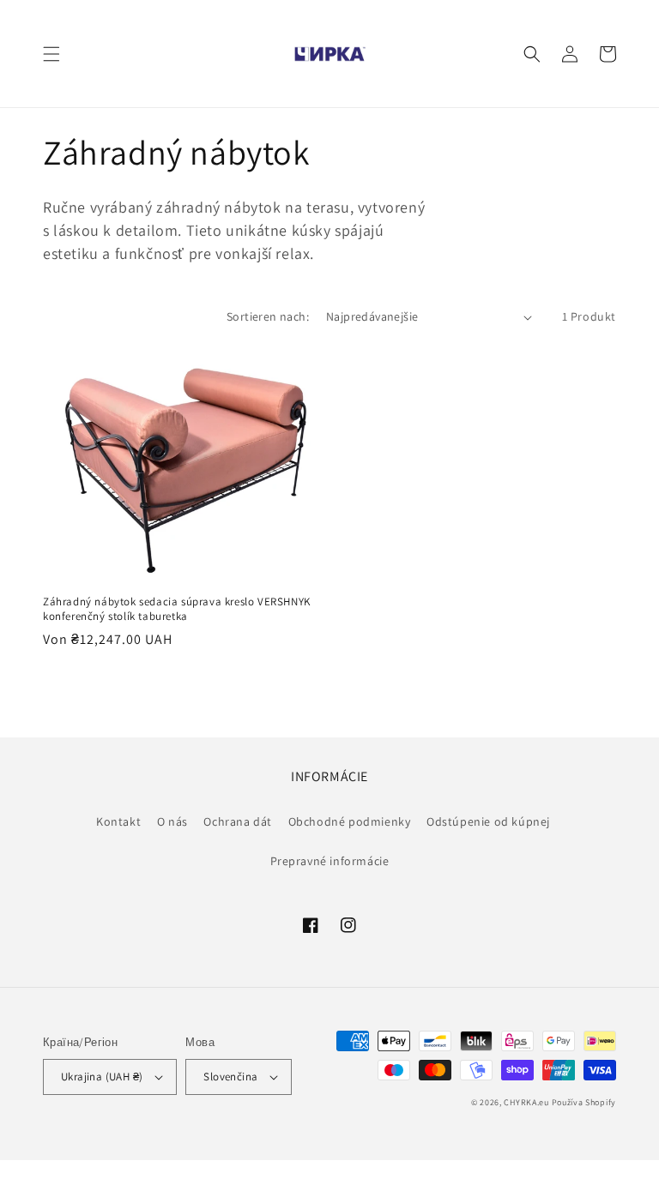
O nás (172, 821)
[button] (51, 54)
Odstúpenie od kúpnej (488, 821)
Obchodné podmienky (349, 821)
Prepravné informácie (330, 861)
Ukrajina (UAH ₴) (101, 1076)
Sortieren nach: (268, 316)
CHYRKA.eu (526, 1102)
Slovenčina (230, 1076)
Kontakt (118, 821)
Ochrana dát (237, 821)
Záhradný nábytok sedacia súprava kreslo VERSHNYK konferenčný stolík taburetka (177, 609)
